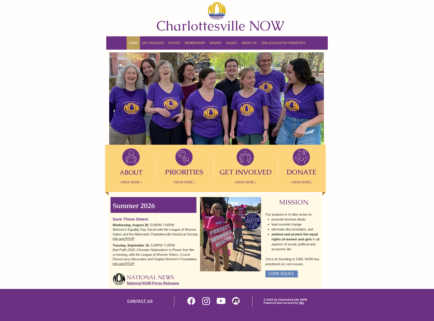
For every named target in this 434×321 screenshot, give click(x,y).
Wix (301, 303)
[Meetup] (236, 301)
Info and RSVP (123, 239)
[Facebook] (191, 301)
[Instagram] (206, 301)
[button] (195, 43)
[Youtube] (221, 301)
